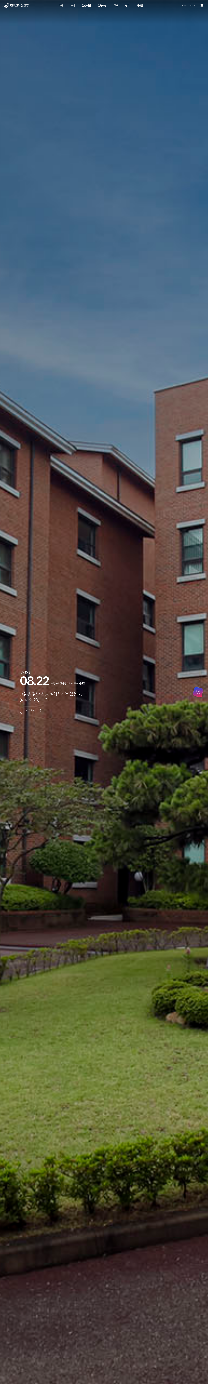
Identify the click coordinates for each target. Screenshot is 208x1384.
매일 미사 (30, 710)
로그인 (184, 5)
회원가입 (193, 5)
